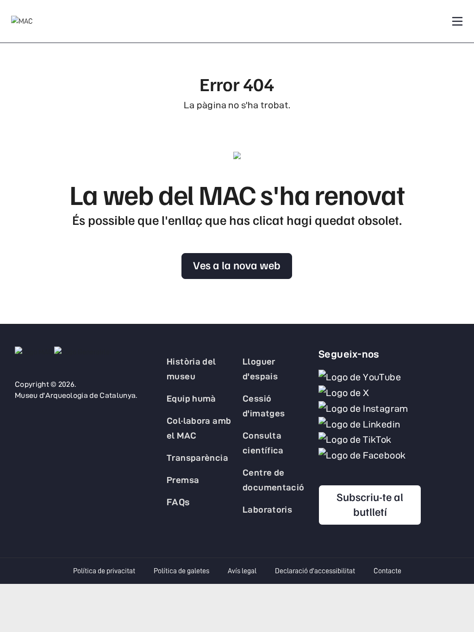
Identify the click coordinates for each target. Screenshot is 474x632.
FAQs (178, 502)
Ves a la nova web (237, 265)
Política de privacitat (104, 571)
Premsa (183, 479)
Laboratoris (267, 509)
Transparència (197, 457)
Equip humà (191, 398)
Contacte (387, 571)
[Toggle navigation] (457, 21)
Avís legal (242, 571)
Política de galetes (181, 571)
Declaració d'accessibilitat (315, 571)
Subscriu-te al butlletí (370, 503)
